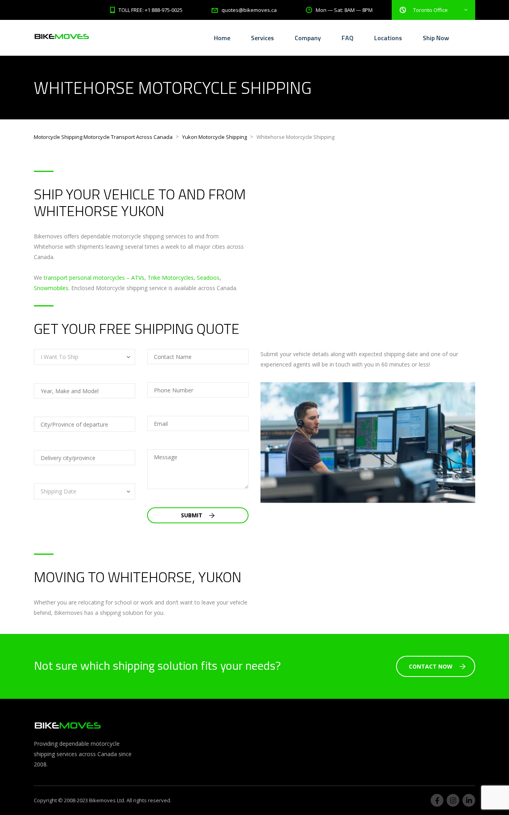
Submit (192, 515)
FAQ (348, 38)
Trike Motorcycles (171, 277)
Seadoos (208, 277)
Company (308, 38)
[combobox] (84, 357)
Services (262, 38)
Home (222, 38)
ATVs (137, 277)
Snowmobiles (51, 288)
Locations (388, 38)
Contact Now (431, 666)
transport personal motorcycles (84, 277)
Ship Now (436, 38)
